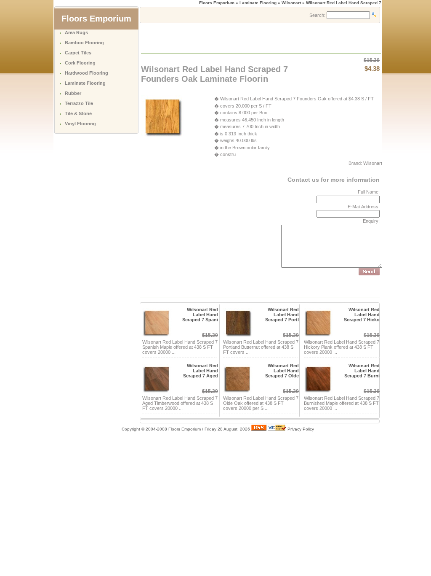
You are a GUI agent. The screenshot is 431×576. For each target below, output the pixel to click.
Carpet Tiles (78, 52)
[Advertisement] (239, 37)
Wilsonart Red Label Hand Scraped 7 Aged (200, 370)
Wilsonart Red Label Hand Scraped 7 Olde (282, 370)
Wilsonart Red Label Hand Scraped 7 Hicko (362, 314)
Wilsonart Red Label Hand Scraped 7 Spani (200, 314)
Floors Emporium (216, 2)
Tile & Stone (78, 113)
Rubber (73, 93)
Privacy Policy (300, 429)
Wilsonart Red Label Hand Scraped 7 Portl (282, 314)
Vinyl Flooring (80, 123)
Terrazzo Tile (79, 103)
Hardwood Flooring (86, 72)
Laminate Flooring (85, 83)
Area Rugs (76, 32)
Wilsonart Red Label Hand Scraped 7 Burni (362, 370)
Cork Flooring (80, 62)
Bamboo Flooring (84, 42)
